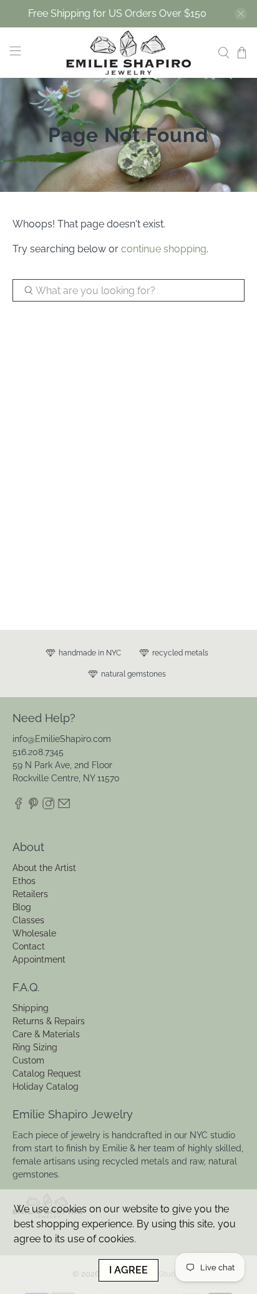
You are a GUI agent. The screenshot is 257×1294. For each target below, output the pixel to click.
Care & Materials (46, 1034)
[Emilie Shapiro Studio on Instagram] (48, 807)
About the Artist (44, 868)
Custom (28, 1060)
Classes (28, 920)
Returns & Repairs (48, 1021)
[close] (241, 13)
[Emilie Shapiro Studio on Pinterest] (33, 807)
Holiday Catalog (45, 1087)
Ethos (24, 881)
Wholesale (34, 933)
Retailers (30, 894)
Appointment (38, 959)
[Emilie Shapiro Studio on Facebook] (18, 807)
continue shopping (163, 249)
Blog (21, 907)
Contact (28, 946)
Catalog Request (46, 1073)
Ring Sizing (34, 1047)
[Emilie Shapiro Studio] (128, 53)
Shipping (30, 1008)
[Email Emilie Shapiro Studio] (64, 807)
